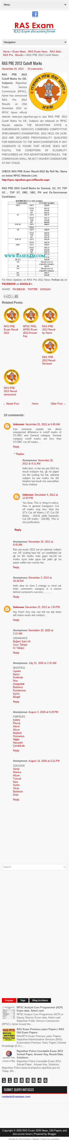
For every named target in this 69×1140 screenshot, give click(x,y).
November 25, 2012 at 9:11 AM (37, 462)
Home (6, 51)
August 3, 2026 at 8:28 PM (43, 712)
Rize (15, 781)
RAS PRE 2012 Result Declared (48, 360)
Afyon (16, 729)
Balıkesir (18, 687)
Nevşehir (18, 742)
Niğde (16, 739)
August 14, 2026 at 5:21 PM (44, 760)
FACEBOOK (9, 284)
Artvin (16, 726)
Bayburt (17, 732)
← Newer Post (11, 403)
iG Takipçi (18, 647)
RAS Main (55, 51)
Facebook (18, 289)
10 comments (35, 68)
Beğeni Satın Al (21, 641)
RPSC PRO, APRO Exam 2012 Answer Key (30, 331)
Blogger (52, 1134)
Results (19, 55)
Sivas (16, 788)
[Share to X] (13, 296)
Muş (15, 680)
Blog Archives (40, 1000)
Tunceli (17, 778)
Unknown (18, 424)
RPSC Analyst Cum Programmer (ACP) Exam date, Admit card (40, 1009)
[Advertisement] (30, 930)
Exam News (19, 51)
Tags (22, 1000)
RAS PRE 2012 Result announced (10, 391)
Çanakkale (19, 745)
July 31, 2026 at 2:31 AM (42, 663)
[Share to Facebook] (16, 296)
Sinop (16, 768)
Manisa (17, 772)
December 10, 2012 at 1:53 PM (42, 607)
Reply (16, 446)
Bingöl (16, 696)
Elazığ (16, 723)
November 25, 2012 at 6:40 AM (42, 424)
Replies (20, 454)
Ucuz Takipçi (20, 644)
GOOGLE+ (26, 284)
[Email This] (5, 296)
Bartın (16, 674)
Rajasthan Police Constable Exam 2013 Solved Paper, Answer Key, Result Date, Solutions (40, 1054)
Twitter (32, 289)
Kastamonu (19, 690)
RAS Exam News (38, 51)
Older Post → (58, 403)
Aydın (16, 693)
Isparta (17, 671)
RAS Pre (8, 55)
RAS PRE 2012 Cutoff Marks (22, 63)
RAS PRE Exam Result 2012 (11, 329)
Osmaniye (18, 736)
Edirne (16, 719)
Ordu (15, 794)
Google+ (45, 289)
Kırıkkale (18, 677)
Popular (9, 1000)
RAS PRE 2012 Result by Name (48, 329)
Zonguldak (19, 683)
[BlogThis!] (9, 296)
